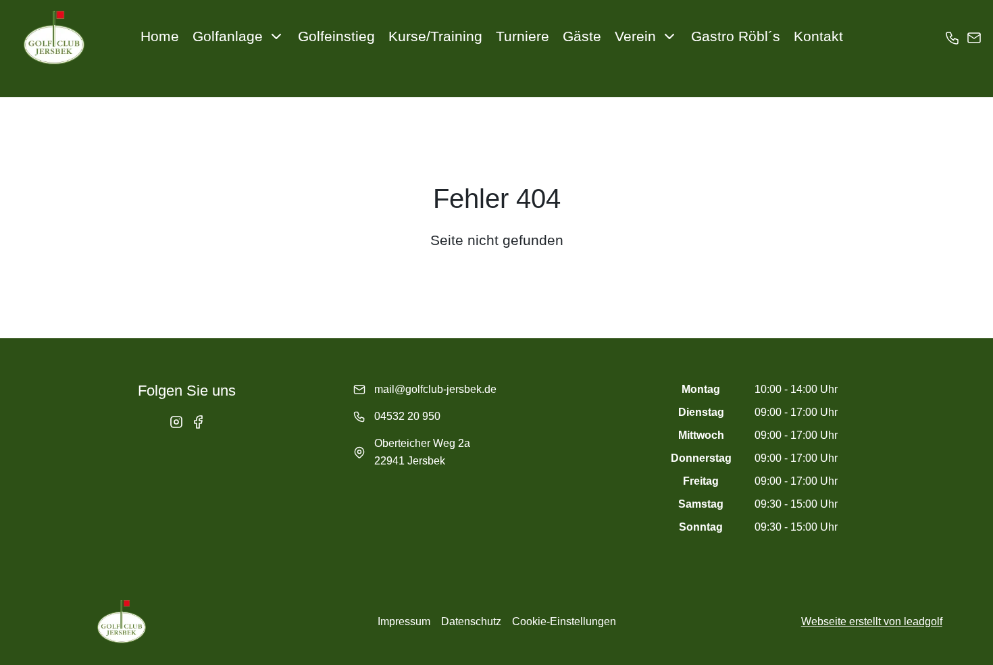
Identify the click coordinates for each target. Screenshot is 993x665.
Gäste (582, 36)
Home (160, 36)
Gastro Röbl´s (735, 36)
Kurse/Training (435, 36)
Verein (635, 36)
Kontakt (818, 36)
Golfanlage (228, 36)
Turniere (522, 36)
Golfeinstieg (336, 36)
